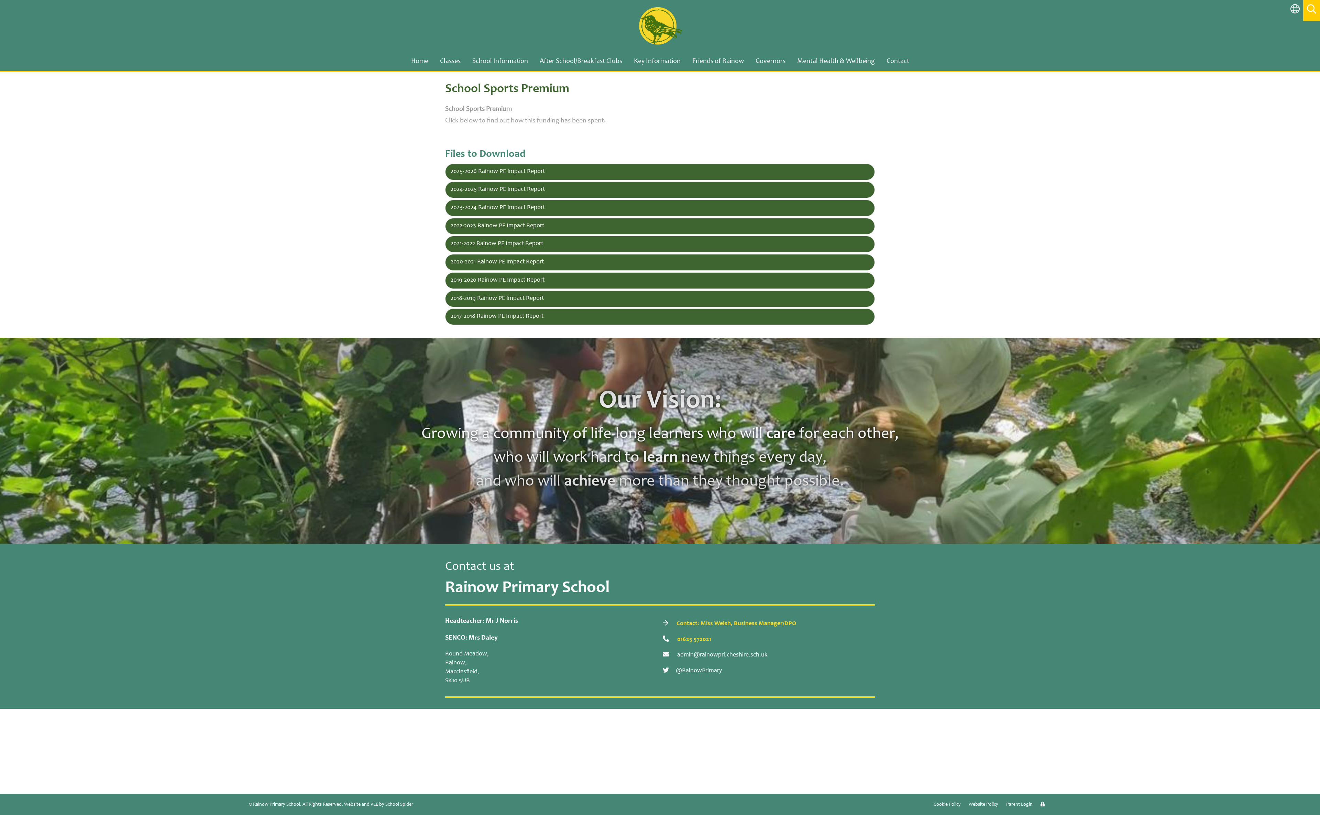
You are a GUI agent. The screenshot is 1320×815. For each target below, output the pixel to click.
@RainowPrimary (699, 671)
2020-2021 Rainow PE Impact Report (497, 262)
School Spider (399, 804)
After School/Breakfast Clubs (581, 61)
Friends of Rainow (718, 61)
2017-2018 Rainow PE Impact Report (497, 316)
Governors (770, 61)
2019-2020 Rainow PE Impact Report (497, 280)
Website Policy (983, 804)
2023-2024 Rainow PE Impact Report (498, 208)
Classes (450, 61)
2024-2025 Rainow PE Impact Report (498, 189)
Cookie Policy (947, 804)
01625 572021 (693, 640)
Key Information (657, 61)
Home (419, 61)
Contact (898, 61)
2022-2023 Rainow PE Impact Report (497, 226)
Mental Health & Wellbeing (836, 61)
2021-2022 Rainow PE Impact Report (497, 244)
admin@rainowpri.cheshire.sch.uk (722, 655)
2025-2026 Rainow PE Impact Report (498, 172)
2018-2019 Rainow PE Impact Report (497, 298)
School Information (500, 61)
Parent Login (1019, 804)
